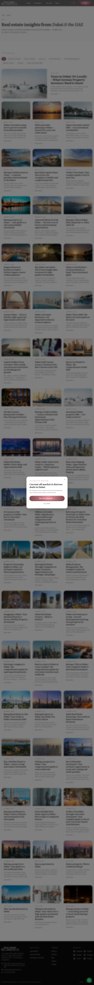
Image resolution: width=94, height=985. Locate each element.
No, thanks (47, 503)
